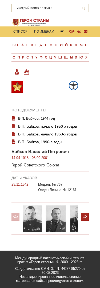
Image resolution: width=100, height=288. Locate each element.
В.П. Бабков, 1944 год (36, 118)
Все (16, 45)
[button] (85, 217)
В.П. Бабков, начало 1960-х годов (47, 134)
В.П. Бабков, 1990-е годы (40, 142)
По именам (44, 31)
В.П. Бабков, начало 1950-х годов (47, 126)
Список (20, 31)
